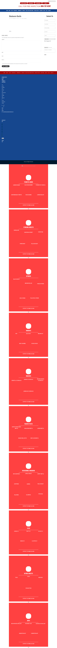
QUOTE (46, 3)
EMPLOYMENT (38, 3)
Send (45, 54)
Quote (44, 10)
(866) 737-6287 (31, 205)
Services (23, 10)
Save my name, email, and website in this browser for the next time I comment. (14, 63)
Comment (3, 39)
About (10, 10)
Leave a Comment (24, 18)
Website (3, 59)
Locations (41, 10)
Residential (15, 10)
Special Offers (36, 10)
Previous (10, 31)
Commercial (20, 10)
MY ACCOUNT (31, 3)
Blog (46, 10)
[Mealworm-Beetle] (16, 24)
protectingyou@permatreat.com (8, 112)
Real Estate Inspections (29, 10)
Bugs (12, 10)
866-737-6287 (46, 6)
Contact (49, 10)
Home (7, 10)
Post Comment (6, 66)
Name (3, 52)
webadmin (14, 18)
